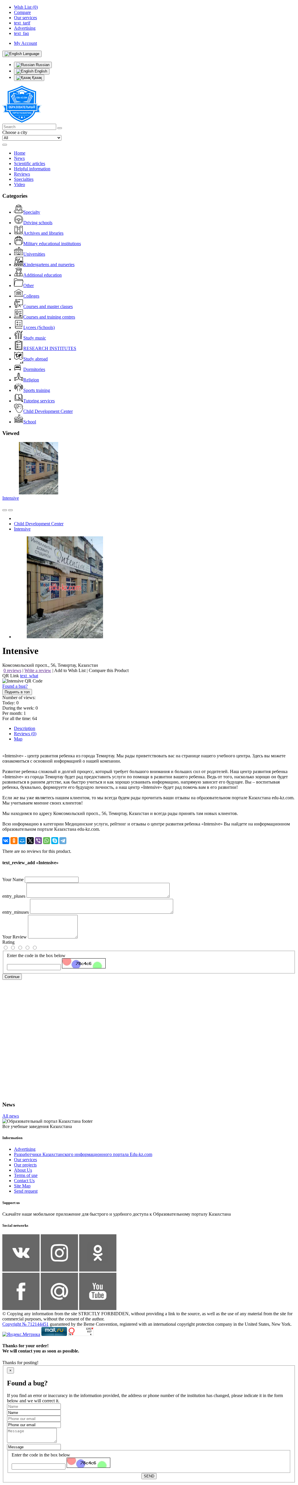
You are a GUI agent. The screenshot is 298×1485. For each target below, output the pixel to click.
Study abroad (35, 358)
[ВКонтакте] (5, 840)
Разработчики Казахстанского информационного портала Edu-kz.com (83, 1154)
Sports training (36, 390)
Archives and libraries (43, 233)
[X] (30, 840)
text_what (29, 675)
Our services (25, 1159)
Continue (12, 977)
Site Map (22, 1185)
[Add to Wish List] (10, 510)
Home (19, 153)
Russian (42, 65)
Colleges (31, 296)
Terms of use (26, 1175)
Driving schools (37, 222)
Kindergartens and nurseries (48, 264)
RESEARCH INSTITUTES (49, 348)
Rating (8, 942)
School (29, 421)
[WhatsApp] (46, 840)
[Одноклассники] (13, 840)
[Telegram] (62, 840)
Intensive (10, 498)
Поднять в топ (17, 692)
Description (24, 728)
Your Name (13, 879)
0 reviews (12, 670)
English (40, 71)
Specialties (23, 179)
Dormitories (34, 369)
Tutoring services (39, 400)
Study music (34, 337)
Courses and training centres (49, 316)
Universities (34, 254)
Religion (31, 379)
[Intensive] (65, 636)
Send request (26, 1191)
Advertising (25, 1149)
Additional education (42, 275)
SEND (149, 1476)
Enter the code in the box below (36, 955)
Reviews (22, 174)
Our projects (25, 1164)
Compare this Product (109, 670)
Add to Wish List (70, 670)
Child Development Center (48, 411)
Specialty (31, 212)
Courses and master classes (48, 306)
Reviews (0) (25, 733)
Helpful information (32, 168)
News (19, 158)
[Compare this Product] (4, 510)
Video (19, 184)
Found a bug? (15, 686)
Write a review (37, 670)
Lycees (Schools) (39, 327)
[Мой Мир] (22, 840)
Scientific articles (29, 163)
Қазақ (36, 77)
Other (28, 285)
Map (18, 738)
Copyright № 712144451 (25, 1324)
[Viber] (38, 840)
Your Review (14, 936)
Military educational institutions (52, 243)
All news (10, 1115)
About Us (23, 1170)
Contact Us (24, 1180)
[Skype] (54, 840)
